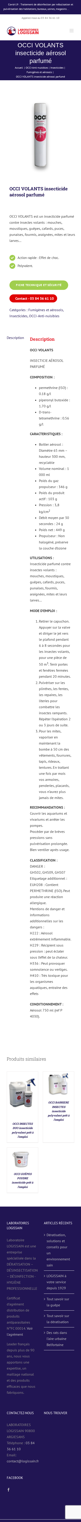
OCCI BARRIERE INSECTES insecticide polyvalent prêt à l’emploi (59, 1111)
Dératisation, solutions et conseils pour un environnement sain (58, 1250)
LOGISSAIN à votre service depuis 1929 (56, 1282)
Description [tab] (15, 337)
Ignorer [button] (74, 9)
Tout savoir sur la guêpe (58, 1302)
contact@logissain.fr (23, 1461)
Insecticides (18, 316)
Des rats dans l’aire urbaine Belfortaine (57, 1338)
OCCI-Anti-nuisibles (44, 316)
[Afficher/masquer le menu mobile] (72, 30)
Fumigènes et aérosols (45, 310)
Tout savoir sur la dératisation (58, 1319)
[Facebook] (8, 1490)
